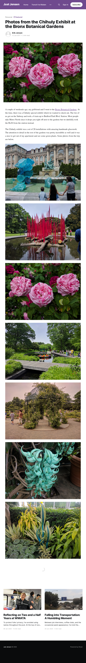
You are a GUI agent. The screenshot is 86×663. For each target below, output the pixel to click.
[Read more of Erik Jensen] (8, 34)
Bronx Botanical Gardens (66, 109)
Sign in (65, 5)
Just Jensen (11, 4)
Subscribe (76, 5)
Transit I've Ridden (39, 5)
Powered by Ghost (76, 647)
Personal (8, 17)
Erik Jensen (17, 33)
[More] (50, 4)
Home (25, 5)
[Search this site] (59, 4)
